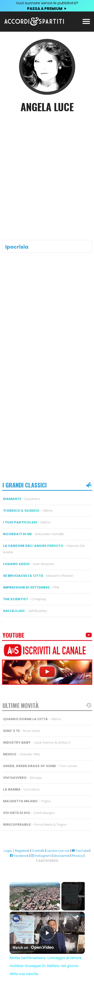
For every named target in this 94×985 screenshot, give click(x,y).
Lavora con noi (58, 851)
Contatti (38, 851)
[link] (16, 918)
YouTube (82, 851)
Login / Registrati (17, 851)
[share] (76, 916)
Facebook (21, 856)
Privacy (77, 856)
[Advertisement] (47, 168)
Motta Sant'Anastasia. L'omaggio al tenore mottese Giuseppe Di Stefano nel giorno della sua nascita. (47, 918)
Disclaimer (61, 856)
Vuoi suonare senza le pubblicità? (47, 5)
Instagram (42, 856)
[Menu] (86, 21)
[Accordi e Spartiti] (34, 24)
